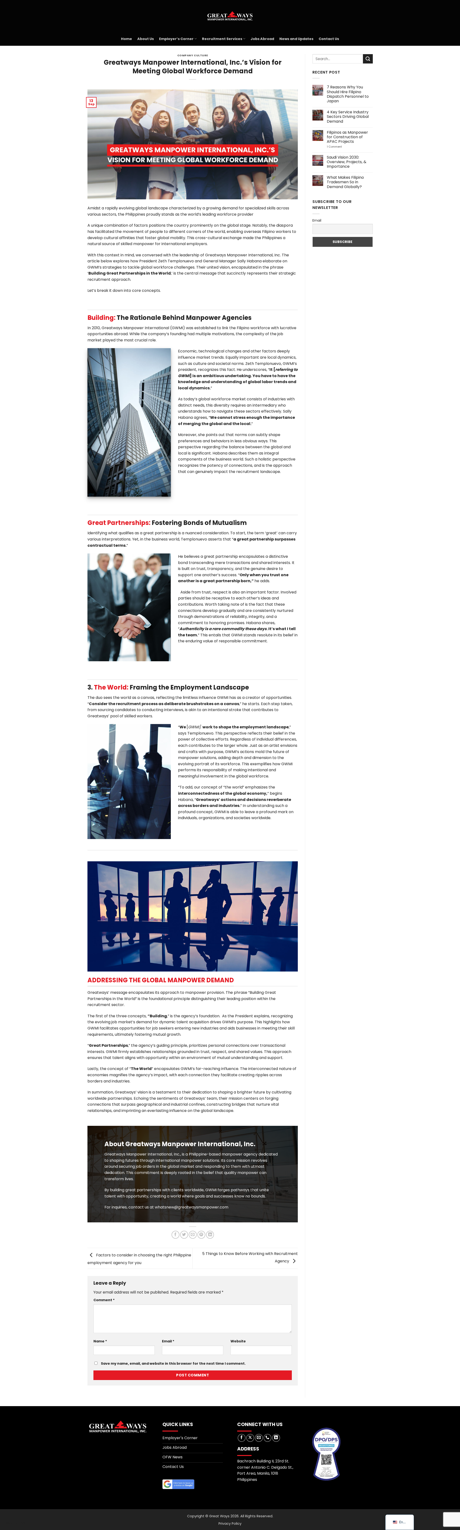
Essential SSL (15, 1523)
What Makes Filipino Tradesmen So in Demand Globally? (345, 182)
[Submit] (368, 58)
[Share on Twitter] (184, 1235)
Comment (104, 1300)
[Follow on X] (250, 1438)
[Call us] (267, 1438)
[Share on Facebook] (175, 1235)
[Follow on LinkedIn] (276, 1438)
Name (100, 1341)
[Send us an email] (259, 1438)
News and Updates (296, 38)
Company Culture (192, 55)
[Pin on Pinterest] (201, 1235)
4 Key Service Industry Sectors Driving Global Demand (347, 117)
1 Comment (343, 146)
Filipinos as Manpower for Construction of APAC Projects (347, 137)
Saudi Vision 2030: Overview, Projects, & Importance (346, 162)
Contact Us (329, 38)
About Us (145, 38)
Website (238, 1341)
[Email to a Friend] (193, 1235)
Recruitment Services (222, 38)
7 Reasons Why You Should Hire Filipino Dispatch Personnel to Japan (347, 94)
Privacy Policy (230, 1523)
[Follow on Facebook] (242, 1438)
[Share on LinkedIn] (210, 1235)
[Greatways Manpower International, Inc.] (230, 16)
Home (126, 38)
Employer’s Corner (176, 38)
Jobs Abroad (262, 38)
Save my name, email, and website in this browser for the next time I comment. (173, 1363)
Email (168, 1341)
